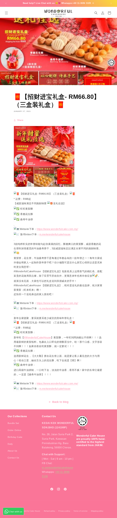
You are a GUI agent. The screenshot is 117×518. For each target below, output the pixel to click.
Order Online (14, 430)
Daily (10, 444)
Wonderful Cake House (30, 511)
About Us (12, 451)
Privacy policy (64, 511)
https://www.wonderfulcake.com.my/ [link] (57, 229)
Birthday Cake (15, 437)
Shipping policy (97, 511)
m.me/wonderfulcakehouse (57, 467)
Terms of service (80, 511)
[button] (6, 13)
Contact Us (13, 457)
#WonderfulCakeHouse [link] (37, 337)
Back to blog (60, 401)
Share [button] (20, 120)
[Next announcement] (111, 3)
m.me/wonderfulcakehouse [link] (55, 234)
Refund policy (49, 511)
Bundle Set (13, 423)
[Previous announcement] (6, 3)
